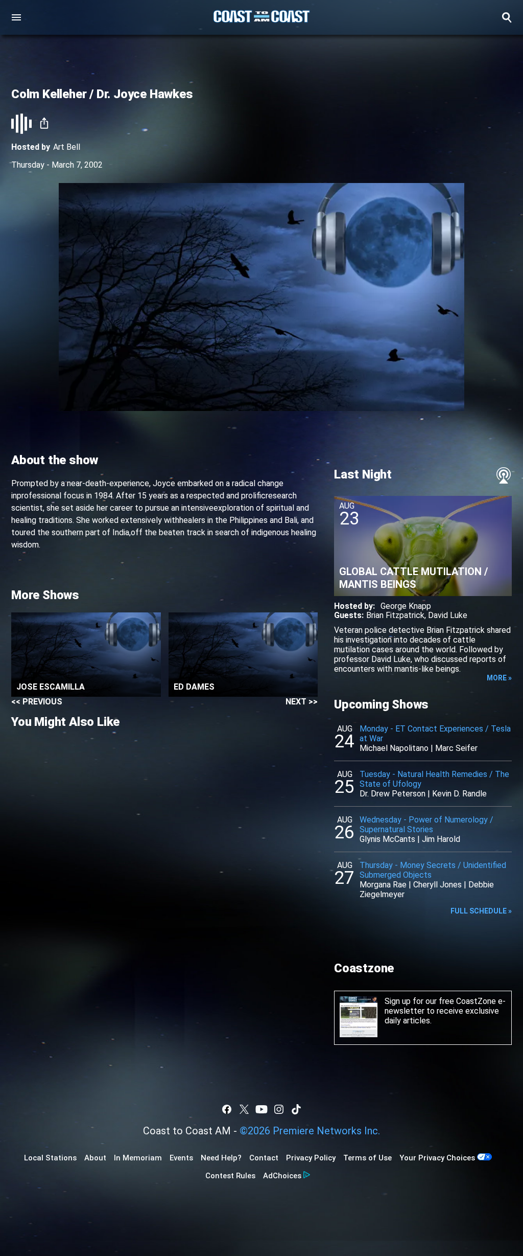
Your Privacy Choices (437, 1157)
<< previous (36, 701)
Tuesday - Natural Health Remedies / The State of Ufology (434, 779)
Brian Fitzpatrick (395, 615)
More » (499, 678)
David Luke (447, 615)
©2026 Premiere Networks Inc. (310, 1131)
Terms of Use (367, 1157)
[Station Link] (261, 17)
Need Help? (221, 1157)
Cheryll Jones (437, 884)
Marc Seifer (456, 748)
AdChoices (282, 1175)
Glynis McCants (387, 839)
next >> (302, 701)
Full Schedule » (481, 911)
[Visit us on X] (244, 1109)
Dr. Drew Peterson (392, 793)
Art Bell (66, 147)
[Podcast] (503, 475)
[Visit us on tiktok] (296, 1109)
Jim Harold (441, 839)
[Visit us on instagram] (279, 1109)
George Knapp (406, 606)
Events (181, 1157)
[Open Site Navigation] (16, 17)
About (95, 1157)
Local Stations (50, 1157)
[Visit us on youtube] (261, 1109)
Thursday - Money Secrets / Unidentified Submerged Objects (433, 870)
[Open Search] (506, 17)
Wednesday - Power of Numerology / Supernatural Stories (426, 824)
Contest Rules (230, 1175)
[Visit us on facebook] (227, 1109)
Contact (263, 1157)
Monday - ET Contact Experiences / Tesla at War (435, 733)
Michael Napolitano (394, 748)
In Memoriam (138, 1157)
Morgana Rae (383, 884)
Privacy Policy (311, 1157)
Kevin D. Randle (459, 793)
